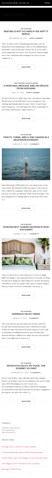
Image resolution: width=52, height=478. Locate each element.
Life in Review (26, 29)
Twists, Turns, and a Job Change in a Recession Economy (26, 138)
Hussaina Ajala (16, 3)
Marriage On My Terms (26, 314)
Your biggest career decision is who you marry (26, 228)
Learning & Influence (10, 428)
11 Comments (35, 372)
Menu (47, 3)
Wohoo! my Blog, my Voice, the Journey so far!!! (26, 367)
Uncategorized (32, 83)
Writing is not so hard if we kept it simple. (26, 32)
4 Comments (34, 144)
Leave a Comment (36, 38)
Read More (26, 67)
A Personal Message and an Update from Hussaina (26, 87)
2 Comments (34, 234)
